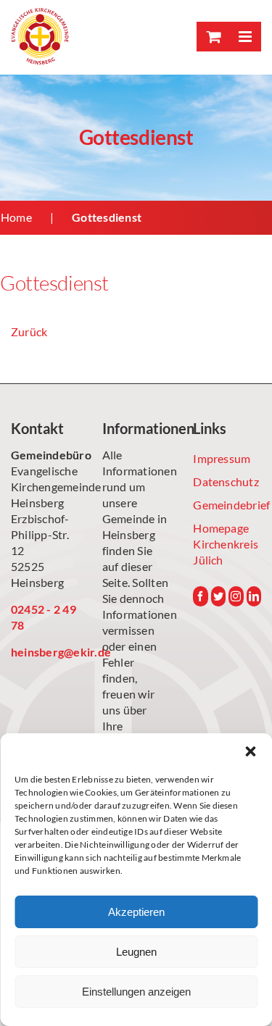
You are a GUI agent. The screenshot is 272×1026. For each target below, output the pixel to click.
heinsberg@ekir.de (45, 652)
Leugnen (136, 952)
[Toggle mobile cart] (212, 36)
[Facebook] (200, 596)
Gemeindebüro (45, 455)
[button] (250, 751)
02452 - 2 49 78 (43, 617)
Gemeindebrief (227, 505)
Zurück (29, 331)
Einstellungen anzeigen (136, 991)
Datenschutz (226, 481)
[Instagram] (235, 596)
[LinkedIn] (254, 596)
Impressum (221, 458)
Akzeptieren (136, 912)
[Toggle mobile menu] (244, 36)
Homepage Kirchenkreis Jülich (225, 544)
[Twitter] (218, 596)
